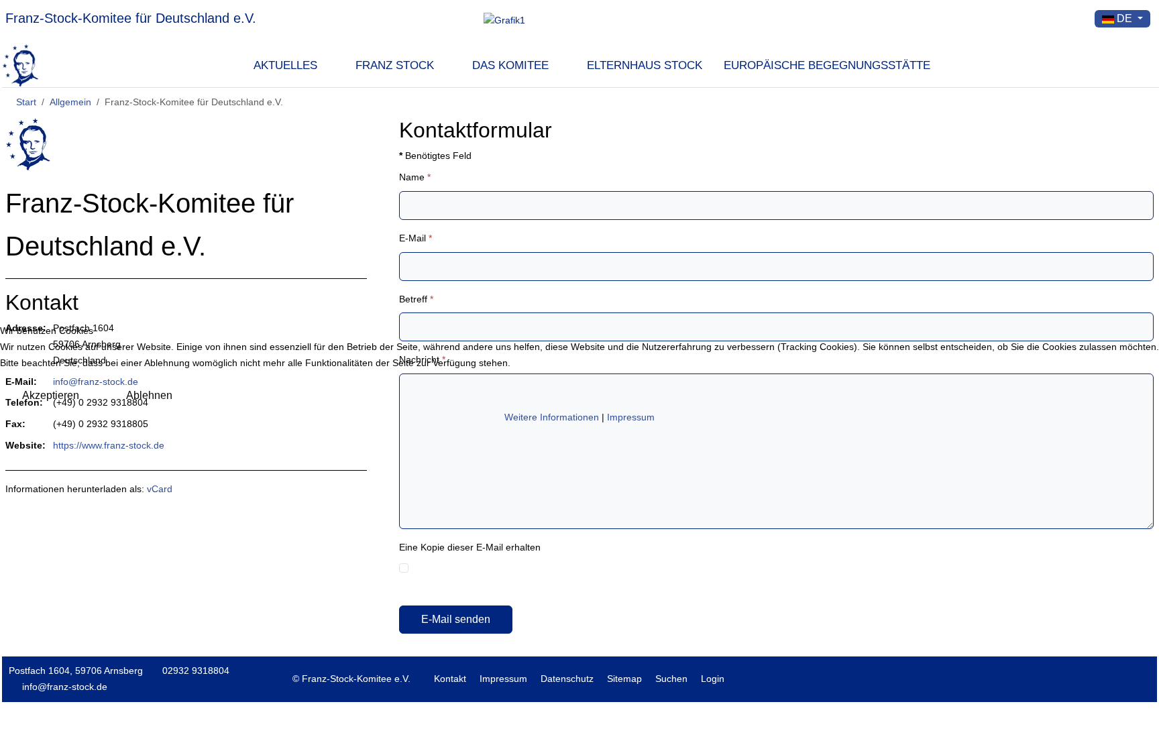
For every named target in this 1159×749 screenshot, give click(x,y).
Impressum (631, 417)
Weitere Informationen (551, 417)
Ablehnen (149, 395)
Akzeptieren (50, 395)
